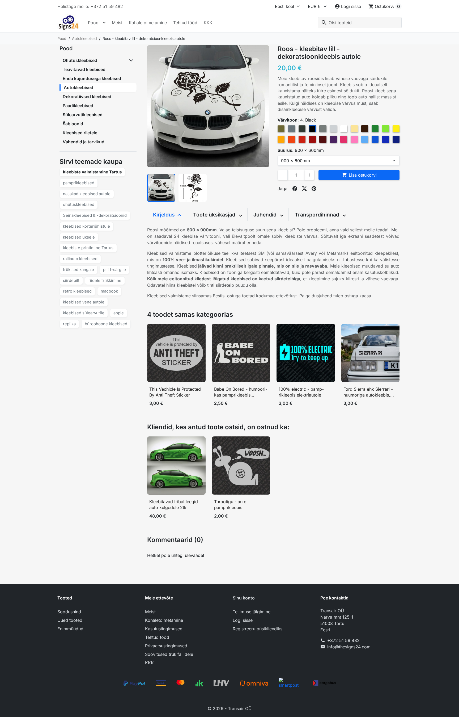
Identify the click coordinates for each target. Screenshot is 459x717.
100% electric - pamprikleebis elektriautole (301, 392)
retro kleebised (77, 291)
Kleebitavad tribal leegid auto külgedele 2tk (173, 504)
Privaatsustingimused (166, 645)
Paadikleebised (78, 105)
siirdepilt (71, 280)
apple (118, 312)
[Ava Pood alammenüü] (104, 22)
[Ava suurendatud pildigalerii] (208, 106)
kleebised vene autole (83, 302)
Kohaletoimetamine (148, 22)
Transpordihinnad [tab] (318, 214)
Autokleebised (78, 87)
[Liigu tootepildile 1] (161, 188)
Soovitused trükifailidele (169, 654)
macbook (109, 291)
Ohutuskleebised (80, 60)
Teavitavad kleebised (84, 69)
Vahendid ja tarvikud (83, 141)
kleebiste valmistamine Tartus (92, 171)
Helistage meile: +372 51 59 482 (90, 6)
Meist (117, 22)
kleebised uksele (79, 237)
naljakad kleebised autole (86, 193)
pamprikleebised (78, 182)
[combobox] (360, 22)
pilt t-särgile (114, 269)
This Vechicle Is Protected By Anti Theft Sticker (175, 392)
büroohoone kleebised (106, 323)
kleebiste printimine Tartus (88, 247)
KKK (208, 22)
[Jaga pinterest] (314, 188)
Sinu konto (244, 598)
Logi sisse (243, 620)
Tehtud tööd (185, 22)
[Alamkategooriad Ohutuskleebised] (132, 60)
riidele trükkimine (104, 280)
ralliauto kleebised (80, 258)
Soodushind (69, 611)
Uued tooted (69, 620)
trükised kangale (78, 269)
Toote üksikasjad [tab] (215, 214)
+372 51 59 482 (343, 640)
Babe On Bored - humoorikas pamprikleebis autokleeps (240, 392)
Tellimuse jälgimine (251, 611)
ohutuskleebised (78, 204)
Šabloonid (73, 123)
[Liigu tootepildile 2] (192, 188)
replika (69, 323)
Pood (93, 22)
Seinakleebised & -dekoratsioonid (95, 215)
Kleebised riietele (80, 132)
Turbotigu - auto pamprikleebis (230, 504)
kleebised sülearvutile (83, 312)
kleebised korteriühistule (86, 226)
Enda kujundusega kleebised (92, 78)
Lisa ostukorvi (359, 175)
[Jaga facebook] (295, 188)
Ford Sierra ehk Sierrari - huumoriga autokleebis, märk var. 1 (368, 392)
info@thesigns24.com (349, 646)
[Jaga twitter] (304, 188)
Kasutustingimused (163, 628)
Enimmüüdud (70, 628)
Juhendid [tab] (265, 214)
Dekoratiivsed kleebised (87, 96)
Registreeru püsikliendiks (257, 628)
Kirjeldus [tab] (164, 214)
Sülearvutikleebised (83, 114)
